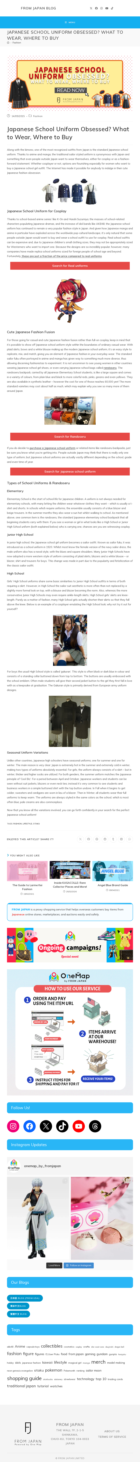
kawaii (47, 1362)
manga (86, 1363)
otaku (36, 824)
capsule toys (33, 1346)
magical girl (74, 1362)
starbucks (48, 1379)
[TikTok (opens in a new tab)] (112, 8)
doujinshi (109, 1347)
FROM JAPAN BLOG (38, 8)
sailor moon (93, 1370)
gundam (102, 1354)
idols (18, 1362)
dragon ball (119, 1347)
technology (85, 1379)
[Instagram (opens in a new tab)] (101, 8)
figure (28, 1353)
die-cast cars (97, 1347)
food (64, 1354)
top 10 (101, 1379)
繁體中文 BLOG (18, 1314)
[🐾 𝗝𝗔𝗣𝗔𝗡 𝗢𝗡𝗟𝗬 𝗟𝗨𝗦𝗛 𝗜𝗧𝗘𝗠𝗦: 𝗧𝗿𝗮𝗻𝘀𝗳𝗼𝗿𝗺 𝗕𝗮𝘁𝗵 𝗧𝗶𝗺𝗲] (102, 1218)
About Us (112, 1431)
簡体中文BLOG (18, 1306)
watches (56, 1386)
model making (116, 1362)
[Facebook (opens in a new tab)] (96, 8)
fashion (17, 824)
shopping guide (24, 1378)
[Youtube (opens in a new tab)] (107, 8)
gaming (90, 1354)
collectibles (51, 1346)
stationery (58, 1379)
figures (39, 1354)
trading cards (115, 1379)
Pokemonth (69, 1370)
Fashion (17, 42)
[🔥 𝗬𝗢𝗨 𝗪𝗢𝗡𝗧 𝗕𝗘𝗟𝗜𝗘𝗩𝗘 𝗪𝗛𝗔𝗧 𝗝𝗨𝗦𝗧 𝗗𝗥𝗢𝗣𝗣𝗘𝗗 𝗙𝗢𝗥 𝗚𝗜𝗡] (38, 1218)
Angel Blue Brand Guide (113, 885)
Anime (20, 1346)
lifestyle (27, 824)
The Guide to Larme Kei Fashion (27, 887)
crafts (86, 1346)
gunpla (113, 1354)
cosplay (79, 1347)
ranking (80, 1370)
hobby (10, 1362)
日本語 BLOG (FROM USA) (24, 1298)
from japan (76, 1354)
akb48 (10, 1346)
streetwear (69, 1379)
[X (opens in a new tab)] (91, 8)
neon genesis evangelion (20, 1370)
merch (98, 1362)
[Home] (8, 42)
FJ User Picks (53, 1354)
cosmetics (69, 1346)
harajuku (122, 1354)
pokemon (53, 1370)
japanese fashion (31, 1362)
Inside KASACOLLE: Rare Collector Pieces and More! (70, 884)
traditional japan (21, 1385)
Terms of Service (112, 1436)
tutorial (43, 1386)
